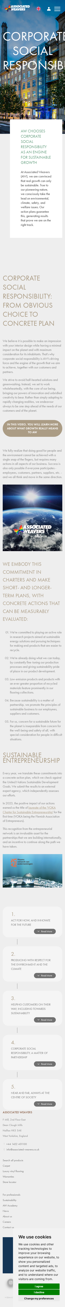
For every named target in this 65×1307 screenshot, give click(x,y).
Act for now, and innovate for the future (31, 922)
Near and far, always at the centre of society (31, 1094)
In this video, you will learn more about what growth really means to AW (32, 428)
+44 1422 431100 (16, 1144)
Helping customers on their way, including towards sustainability (31, 1008)
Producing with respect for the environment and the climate (31, 963)
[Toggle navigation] (57, 8)
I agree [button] (39, 1286)
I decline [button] (39, 1292)
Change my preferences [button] (39, 1298)
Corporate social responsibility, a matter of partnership (31, 1052)
